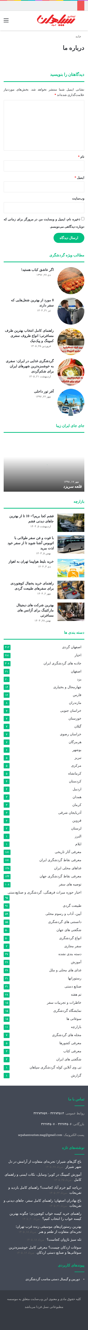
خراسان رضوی (70, 734)
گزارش (76, 1075)
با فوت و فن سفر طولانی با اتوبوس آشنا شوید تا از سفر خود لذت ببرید (31, 543)
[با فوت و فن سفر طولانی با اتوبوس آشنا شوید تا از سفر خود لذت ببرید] (70, 544)
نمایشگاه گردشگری (67, 1011)
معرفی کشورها (70, 1043)
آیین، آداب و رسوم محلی (63, 914)
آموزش (76, 962)
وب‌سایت (78, 198)
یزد (79, 679)
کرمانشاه (74, 773)
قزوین (76, 820)
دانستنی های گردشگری (64, 922)
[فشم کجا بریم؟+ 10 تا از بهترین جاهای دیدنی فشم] (70, 523)
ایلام (78, 844)
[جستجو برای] (81, 22)
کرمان (76, 805)
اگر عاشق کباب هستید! (37, 270)
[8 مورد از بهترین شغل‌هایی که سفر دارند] (70, 311)
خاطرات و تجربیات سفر (64, 1002)
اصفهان (76, 671)
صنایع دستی (73, 986)
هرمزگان (75, 742)
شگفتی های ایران (68, 1059)
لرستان (76, 828)
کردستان (75, 781)
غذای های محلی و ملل (65, 970)
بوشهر (76, 750)
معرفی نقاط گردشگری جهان (60, 876)
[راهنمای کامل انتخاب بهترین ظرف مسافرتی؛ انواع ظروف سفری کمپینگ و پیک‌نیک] (70, 341)
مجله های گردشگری (66, 1035)
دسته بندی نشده (69, 954)
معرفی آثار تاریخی (68, 852)
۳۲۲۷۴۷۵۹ (40, 1113)
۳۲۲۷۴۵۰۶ (65, 1124)
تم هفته (76, 994)
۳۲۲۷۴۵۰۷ (48, 1124)
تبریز (78, 758)
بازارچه (76, 1027)
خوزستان (74, 718)
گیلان (77, 726)
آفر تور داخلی (44, 391)
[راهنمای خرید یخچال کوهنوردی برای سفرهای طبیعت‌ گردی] (70, 590)
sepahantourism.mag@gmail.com (40, 1135)
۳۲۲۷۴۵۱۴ (57, 1113)
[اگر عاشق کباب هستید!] (70, 280)
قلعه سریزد (72, 486)
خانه (79, 36)
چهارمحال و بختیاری (67, 687)
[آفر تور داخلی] (70, 402)
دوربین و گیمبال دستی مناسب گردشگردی (52, 1279)
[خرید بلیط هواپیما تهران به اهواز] (70, 568)
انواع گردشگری (70, 938)
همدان (77, 797)
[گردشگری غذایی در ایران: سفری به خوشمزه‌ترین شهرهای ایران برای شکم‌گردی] (70, 371)
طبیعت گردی (72, 906)
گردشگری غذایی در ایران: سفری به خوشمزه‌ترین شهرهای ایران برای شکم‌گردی (30, 366)
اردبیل (77, 789)
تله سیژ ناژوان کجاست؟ (64, 1239)
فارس (77, 695)
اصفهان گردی (71, 647)
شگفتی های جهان (68, 930)
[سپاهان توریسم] (56, 20)
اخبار (78, 655)
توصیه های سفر (70, 884)
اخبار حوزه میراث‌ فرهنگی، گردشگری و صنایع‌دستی (44, 892)
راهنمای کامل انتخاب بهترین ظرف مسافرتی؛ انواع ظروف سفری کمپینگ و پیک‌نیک (29, 336)
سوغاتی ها (73, 1019)
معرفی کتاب (72, 1051)
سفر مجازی (72, 946)
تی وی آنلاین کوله (55, 1067)
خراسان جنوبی (70, 710)
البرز (78, 836)
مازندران (75, 703)
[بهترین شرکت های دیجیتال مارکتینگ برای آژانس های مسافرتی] (70, 612)
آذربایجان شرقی (69, 813)
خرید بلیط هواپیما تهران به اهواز (31, 561)
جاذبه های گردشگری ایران (62, 663)
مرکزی (76, 765)
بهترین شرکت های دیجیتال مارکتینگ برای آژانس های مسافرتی (35, 610)
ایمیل (79, 177)
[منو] (6, 22)
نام (81, 156)
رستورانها (74, 978)
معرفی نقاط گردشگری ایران (60, 860)
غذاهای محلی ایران (67, 868)
